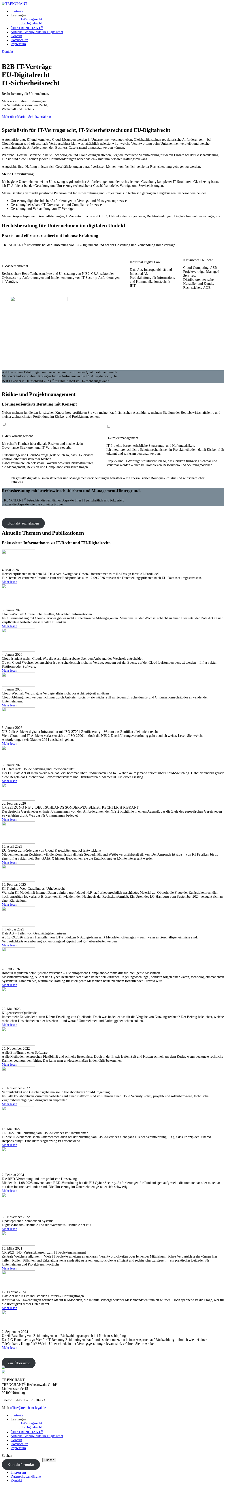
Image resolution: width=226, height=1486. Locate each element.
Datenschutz (19, 40)
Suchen (7, 1455)
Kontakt (16, 36)
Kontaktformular (21, 1464)
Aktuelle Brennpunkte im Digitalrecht (37, 32)
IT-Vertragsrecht (30, 19)
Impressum (18, 44)
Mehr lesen (9, 582)
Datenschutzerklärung (26, 1476)
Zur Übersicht (19, 1363)
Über (27, 28)
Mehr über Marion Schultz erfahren (26, 117)
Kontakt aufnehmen (23, 523)
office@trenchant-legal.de (28, 1408)
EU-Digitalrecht (30, 23)
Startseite (17, 11)
